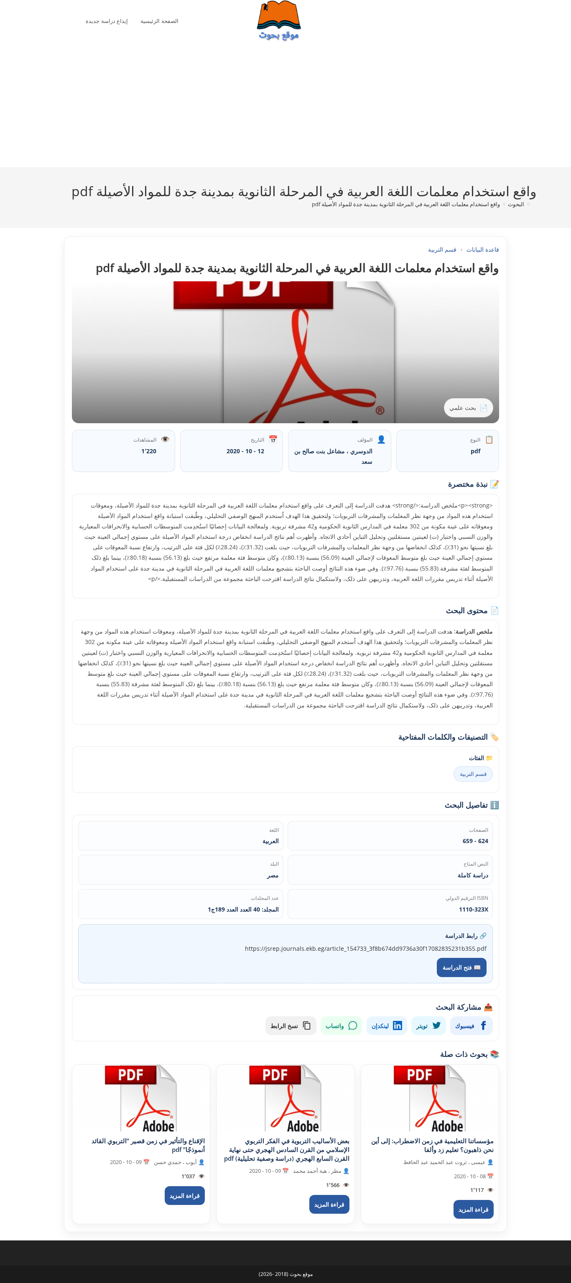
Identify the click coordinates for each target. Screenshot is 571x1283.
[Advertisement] (279, 104)
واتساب (335, 1026)
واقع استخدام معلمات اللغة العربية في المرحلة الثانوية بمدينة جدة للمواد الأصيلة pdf (406, 204)
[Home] (534, 204)
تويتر (422, 1026)
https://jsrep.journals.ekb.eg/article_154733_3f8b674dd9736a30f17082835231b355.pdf (366, 948)
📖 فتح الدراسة (462, 967)
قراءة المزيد (474, 1209)
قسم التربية (442, 249)
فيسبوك (464, 1026)
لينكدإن (380, 1026)
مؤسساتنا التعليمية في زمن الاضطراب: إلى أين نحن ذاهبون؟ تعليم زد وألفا (432, 1145)
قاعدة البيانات (482, 249)
